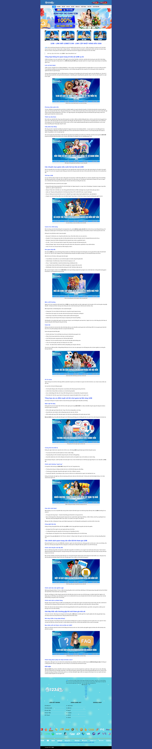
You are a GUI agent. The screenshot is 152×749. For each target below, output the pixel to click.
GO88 (86, 688)
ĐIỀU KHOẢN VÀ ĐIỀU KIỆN (87, 742)
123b (67, 680)
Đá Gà (68, 6)
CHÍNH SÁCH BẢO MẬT (63, 742)
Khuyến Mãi (96, 6)
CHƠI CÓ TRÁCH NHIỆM (75, 742)
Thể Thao (83, 6)
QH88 (86, 691)
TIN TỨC (89, 6)
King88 (86, 686)
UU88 (89, 684)
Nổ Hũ (63, 6)
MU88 (86, 690)
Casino (59, 6)
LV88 (86, 693)
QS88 (86, 694)
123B (54, 6)
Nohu (86, 696)
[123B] (50, 2)
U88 (86, 697)
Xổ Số (72, 6)
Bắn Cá (78, 6)
